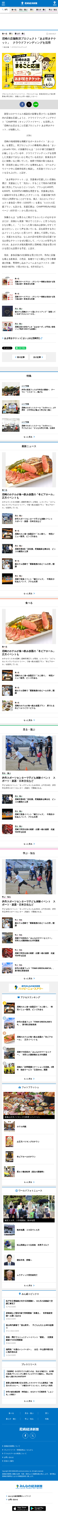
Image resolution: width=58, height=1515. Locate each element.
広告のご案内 (9, 1461)
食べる (14, 10)
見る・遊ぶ (23, 10)
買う (31, 10)
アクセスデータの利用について (15, 1453)
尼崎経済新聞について (12, 1446)
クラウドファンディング (19, 47)
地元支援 (6, 47)
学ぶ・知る (53, 10)
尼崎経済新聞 (29, 3)
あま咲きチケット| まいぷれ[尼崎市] (22, 338)
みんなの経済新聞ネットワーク (29, 1487)
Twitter (32, 1435)
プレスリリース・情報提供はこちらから (18, 1450)
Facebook (25, 1435)
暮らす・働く (41, 10)
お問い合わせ (9, 1457)
